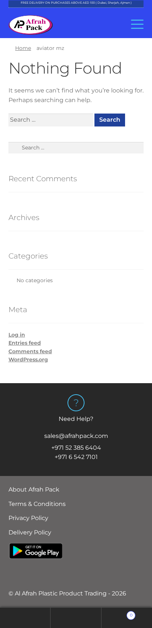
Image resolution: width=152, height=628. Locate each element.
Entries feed (24, 343)
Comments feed (30, 351)
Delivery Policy (29, 532)
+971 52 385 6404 (76, 447)
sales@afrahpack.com (76, 435)
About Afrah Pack (33, 489)
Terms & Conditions (37, 503)
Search (76, 618)
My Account (25, 618)
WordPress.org (28, 359)
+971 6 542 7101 (76, 456)
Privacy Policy (28, 517)
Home (23, 48)
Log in (16, 334)
